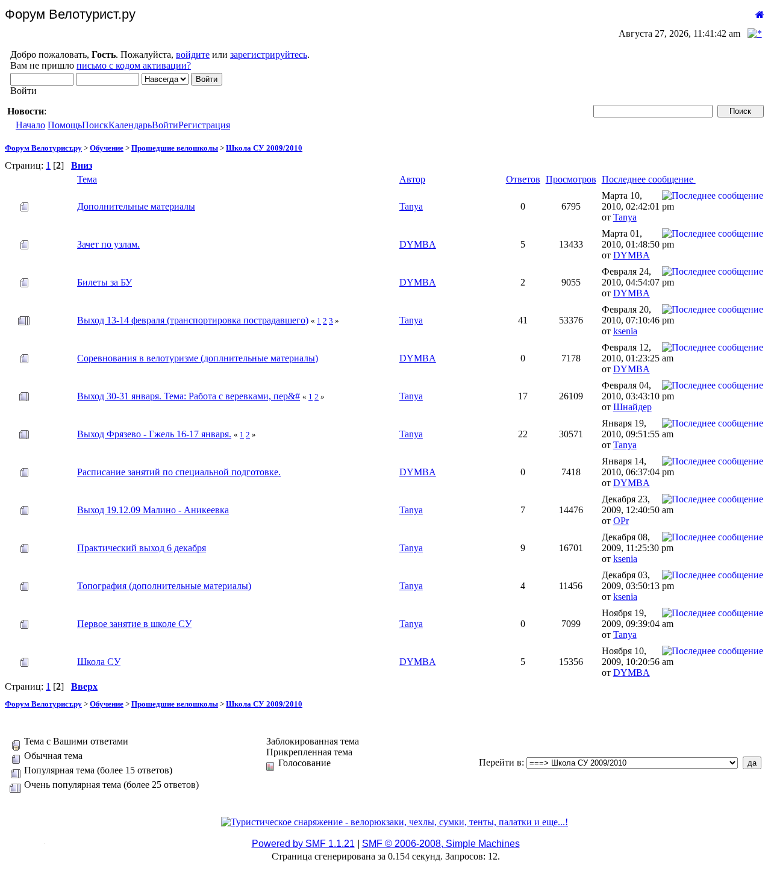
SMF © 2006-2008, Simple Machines (441, 843)
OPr (621, 521)
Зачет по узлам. (108, 244)
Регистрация (204, 125)
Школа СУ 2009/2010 (264, 147)
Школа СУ (98, 662)
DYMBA (417, 244)
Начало (30, 125)
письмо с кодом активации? (133, 65)
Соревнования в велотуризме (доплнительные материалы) (197, 358)
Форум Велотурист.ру (43, 147)
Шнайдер (632, 407)
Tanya (411, 206)
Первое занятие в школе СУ (134, 624)
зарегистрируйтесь (268, 54)
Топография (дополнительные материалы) (164, 586)
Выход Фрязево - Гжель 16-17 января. (154, 434)
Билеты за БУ (104, 282)
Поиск (95, 125)
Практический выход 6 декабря (141, 548)
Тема (87, 179)
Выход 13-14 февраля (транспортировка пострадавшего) (192, 320)
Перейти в (500, 762)
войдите (193, 54)
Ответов (523, 179)
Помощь (65, 125)
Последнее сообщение (649, 179)
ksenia (625, 331)
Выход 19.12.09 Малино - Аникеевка (153, 510)
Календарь (130, 125)
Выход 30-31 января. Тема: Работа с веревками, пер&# (188, 396)
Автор (412, 179)
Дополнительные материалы (136, 206)
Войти (165, 125)
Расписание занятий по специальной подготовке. (179, 472)
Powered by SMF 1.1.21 (303, 843)
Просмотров (571, 179)
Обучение (106, 147)
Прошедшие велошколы (174, 147)
